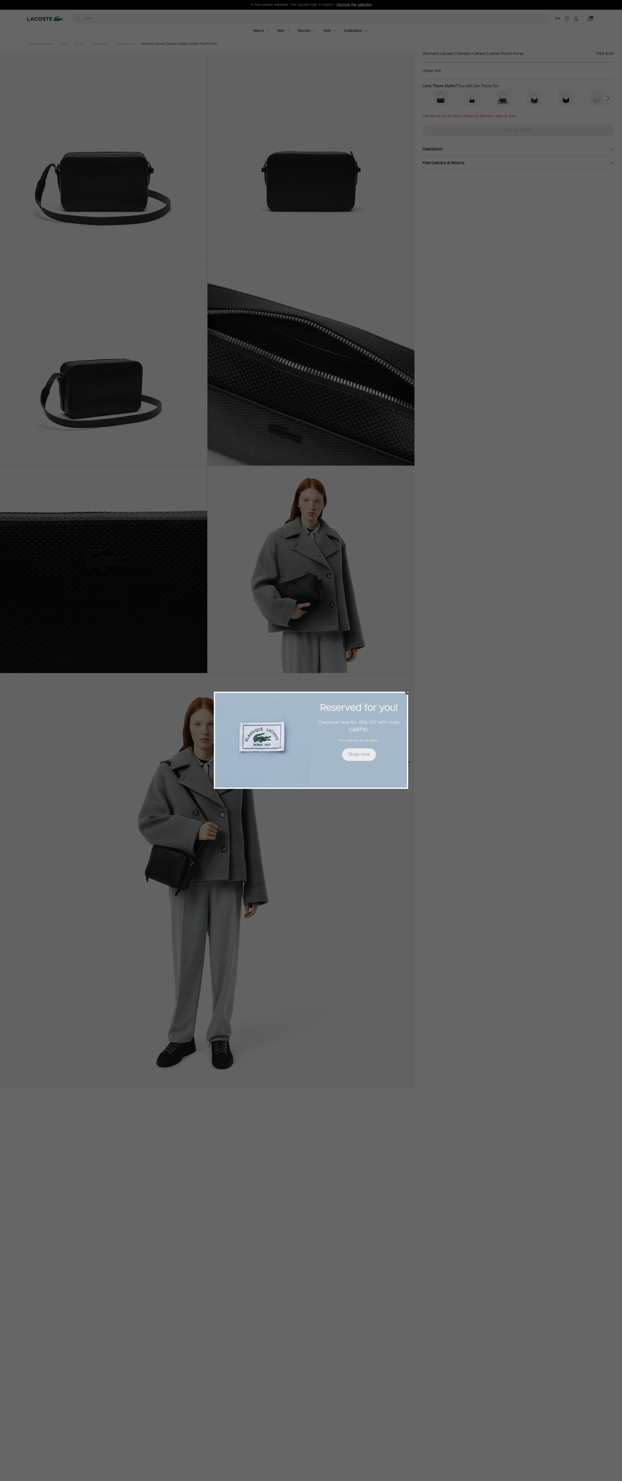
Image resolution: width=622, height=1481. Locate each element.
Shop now (359, 754)
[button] (407, 692)
